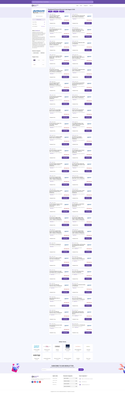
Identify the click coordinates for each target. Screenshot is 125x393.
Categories (85, 5)
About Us (91, 5)
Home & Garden (36, 52)
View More (51, 33)
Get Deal (65, 251)
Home (77, 5)
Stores (81, 5)
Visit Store (39, 19)
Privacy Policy (55, 378)
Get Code (65, 23)
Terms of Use (55, 380)
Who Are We (54, 382)
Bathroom (42, 52)
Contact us (54, 384)
